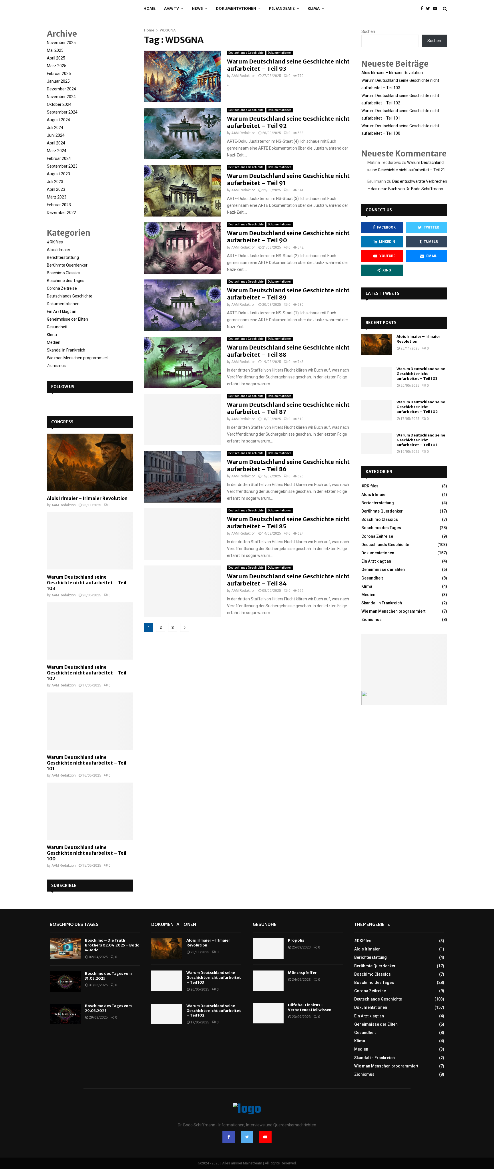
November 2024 (61, 96)
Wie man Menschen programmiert (78, 358)
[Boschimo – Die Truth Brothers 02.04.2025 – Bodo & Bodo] (65, 948)
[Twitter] (429, 8)
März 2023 (56, 197)
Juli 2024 (55, 127)
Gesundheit (57, 327)
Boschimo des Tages (65, 280)
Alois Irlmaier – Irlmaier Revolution (87, 498)
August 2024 (58, 120)
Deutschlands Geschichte (246, 52)
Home (150, 8)
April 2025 (56, 58)
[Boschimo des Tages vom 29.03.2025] (65, 1014)
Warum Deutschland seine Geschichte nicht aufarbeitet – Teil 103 (86, 582)
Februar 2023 (59, 205)
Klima (314, 8)
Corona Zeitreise (62, 288)
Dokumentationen (236, 8)
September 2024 (62, 112)
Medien (53, 342)
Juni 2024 (56, 135)
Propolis (296, 940)
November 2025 (61, 42)
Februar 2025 (59, 73)
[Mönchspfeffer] (268, 980)
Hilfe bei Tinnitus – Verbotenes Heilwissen (309, 1007)
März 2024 (56, 150)
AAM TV (171, 8)
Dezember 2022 (61, 212)
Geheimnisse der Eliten (67, 319)
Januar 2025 (58, 81)
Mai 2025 (55, 50)
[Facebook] (423, 8)
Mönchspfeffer (302, 972)
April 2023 (56, 189)
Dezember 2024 (61, 89)
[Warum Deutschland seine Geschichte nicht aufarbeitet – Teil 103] (90, 540)
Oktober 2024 (59, 104)
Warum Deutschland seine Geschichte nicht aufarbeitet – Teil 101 (86, 762)
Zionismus (56, 365)
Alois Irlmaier (58, 249)
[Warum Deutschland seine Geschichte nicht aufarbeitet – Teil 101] (90, 721)
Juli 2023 (55, 181)
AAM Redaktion (243, 76)
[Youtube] (436, 8)
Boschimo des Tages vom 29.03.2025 (108, 1008)
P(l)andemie (282, 8)
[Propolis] (268, 948)
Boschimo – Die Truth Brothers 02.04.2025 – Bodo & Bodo (112, 945)
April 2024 (56, 143)
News (197, 8)
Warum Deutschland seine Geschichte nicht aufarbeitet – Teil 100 (86, 853)
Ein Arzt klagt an (61, 311)
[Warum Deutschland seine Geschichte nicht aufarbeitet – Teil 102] (90, 631)
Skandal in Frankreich (66, 350)
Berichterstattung (63, 257)
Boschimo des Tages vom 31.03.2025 (108, 976)
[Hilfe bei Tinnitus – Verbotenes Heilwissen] (268, 1013)
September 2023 (62, 166)
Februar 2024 (59, 158)
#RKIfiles (55, 242)
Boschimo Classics (63, 273)
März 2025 (56, 65)
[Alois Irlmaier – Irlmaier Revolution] (90, 462)
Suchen (368, 31)
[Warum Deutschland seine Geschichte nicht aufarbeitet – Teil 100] (90, 811)
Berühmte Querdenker (67, 265)
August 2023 (58, 174)
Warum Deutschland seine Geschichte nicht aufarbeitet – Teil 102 (86, 672)
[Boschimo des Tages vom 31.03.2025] (65, 981)
